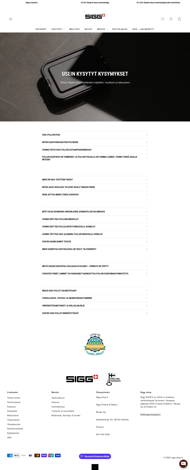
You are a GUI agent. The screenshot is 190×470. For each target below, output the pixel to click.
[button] (10, 19)
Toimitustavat (13, 402)
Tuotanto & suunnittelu (63, 411)
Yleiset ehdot (13, 398)
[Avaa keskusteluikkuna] (183, 464)
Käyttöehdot (13, 433)
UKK (9, 437)
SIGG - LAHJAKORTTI (143, 29)
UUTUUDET (41, 29)
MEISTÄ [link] (101, 29)
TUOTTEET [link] (56, 29)
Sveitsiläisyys (58, 407)
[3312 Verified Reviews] (95, 356)
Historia (55, 402)
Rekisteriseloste (15, 429)
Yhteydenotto (13, 424)
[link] (171, 19)
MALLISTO (74, 29)
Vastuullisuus (58, 398)
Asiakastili (12, 411)
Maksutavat (13, 415)
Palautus (11, 407)
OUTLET (89, 29)
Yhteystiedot (13, 420)
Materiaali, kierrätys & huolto (66, 415)
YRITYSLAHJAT (120, 29)
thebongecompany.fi (150, 414)
